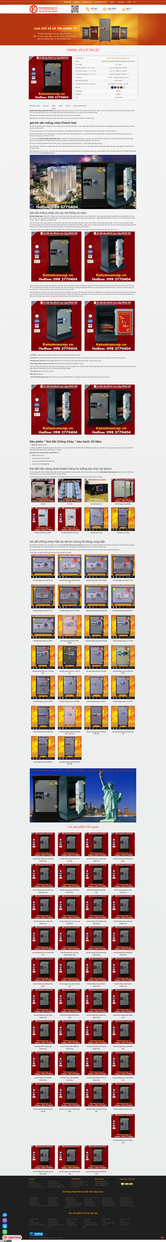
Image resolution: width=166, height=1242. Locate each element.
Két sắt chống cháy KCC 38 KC (70, 611)
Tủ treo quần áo (53, 1221)
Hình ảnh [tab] (46, 106)
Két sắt (43, 504)
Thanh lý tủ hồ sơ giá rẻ (37, 1225)
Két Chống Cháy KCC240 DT (43, 762)
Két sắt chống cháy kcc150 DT (96, 701)
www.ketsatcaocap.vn (48, 153)
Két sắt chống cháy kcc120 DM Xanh (123, 672)
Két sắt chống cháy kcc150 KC (123, 701)
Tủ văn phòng (124, 1223)
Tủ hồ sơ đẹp (34, 1219)
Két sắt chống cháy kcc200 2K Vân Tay (96, 732)
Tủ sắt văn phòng (71, 1219)
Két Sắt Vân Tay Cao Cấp (55, 1185)
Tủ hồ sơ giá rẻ (70, 1223)
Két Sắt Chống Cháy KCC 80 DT (123, 611)
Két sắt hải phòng (53, 1198)
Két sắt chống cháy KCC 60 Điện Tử (69, 581)
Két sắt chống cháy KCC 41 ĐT (43, 611)
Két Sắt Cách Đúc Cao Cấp (37, 1187)
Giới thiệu (76, 2)
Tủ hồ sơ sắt (106, 1219)
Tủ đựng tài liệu (34, 1223)
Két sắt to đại (34, 1202)
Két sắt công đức (53, 1203)
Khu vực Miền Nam (101, 1185)
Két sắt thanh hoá (125, 1198)
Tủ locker (87, 1221)
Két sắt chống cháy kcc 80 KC (43, 641)
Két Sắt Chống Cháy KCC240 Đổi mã (123, 732)
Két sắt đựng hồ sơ (53, 1205)
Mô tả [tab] (54, 106)
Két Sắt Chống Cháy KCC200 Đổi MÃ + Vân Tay (69, 732)
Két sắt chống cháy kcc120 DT (43, 701)
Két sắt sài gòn (34, 1198)
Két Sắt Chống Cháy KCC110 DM (96, 641)
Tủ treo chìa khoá (125, 1219)
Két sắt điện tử (34, 1200)
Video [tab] (60, 106)
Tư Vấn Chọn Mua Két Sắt (74, 1203)
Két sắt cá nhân (89, 1202)
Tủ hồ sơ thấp (52, 1219)
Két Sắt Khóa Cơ (89, 1203)
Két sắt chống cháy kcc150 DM (70, 701)
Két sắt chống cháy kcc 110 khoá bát (43, 672)
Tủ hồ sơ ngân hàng (108, 1223)
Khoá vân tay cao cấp (108, 1205)
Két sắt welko (88, 1200)
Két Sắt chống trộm (90, 1205)
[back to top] (162, 1237)
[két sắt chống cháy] (83, 182)
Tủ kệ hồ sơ (123, 1225)
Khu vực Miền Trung (102, 1183)
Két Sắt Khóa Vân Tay (109, 1203)
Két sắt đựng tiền (71, 1200)
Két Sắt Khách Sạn (96, 504)
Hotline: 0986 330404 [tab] (79, 106)
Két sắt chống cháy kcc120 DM (96, 671)
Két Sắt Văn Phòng (96, 533)
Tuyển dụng (120, 2)
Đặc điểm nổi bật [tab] (35, 106)
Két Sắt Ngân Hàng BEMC (123, 504)
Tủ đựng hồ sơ (52, 1223)
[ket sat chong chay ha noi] (83, 795)
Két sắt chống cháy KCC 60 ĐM (96, 580)
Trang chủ (68, 2)
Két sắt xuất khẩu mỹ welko (43, 533)
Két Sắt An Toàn (34, 1183)
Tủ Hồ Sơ (70, 504)
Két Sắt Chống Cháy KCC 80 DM (96, 611)
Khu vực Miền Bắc (101, 1181)
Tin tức (112, 2)
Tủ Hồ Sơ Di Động (71, 1225)
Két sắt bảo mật (71, 1202)
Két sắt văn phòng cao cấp (38, 1205)
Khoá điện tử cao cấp (126, 1205)
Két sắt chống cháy (126, 1202)
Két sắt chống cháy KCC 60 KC (43, 580)
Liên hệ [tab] (68, 106)
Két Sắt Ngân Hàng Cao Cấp (56, 1187)
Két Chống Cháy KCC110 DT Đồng (70, 642)
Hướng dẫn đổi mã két (101, 2)
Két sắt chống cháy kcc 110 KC (123, 641)
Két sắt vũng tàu (107, 1198)
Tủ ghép (68, 1221)
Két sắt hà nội (52, 1200)
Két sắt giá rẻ (124, 1200)
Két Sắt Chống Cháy (123, 533)
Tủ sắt (122, 1221)
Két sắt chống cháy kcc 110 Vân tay (69, 672)
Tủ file (104, 1221)
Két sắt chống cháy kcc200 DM (43, 732)
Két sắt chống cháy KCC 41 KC (123, 580)
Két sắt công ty (52, 1202)
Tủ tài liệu (87, 1219)
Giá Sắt (104, 1225)
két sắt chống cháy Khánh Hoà (123, 1109)
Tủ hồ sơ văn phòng (90, 1223)
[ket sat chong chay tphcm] (56, 256)
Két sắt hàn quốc (107, 1200)
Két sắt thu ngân (35, 1203)
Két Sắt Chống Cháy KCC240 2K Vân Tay (69, 763)
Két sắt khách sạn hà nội (91, 1198)
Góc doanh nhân (87, 2)
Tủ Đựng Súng (52, 1181)
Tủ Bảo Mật (75, 1187)
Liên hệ (129, 2)
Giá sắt (32, 1221)
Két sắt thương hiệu (108, 1202)
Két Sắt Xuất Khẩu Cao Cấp (69, 533)
